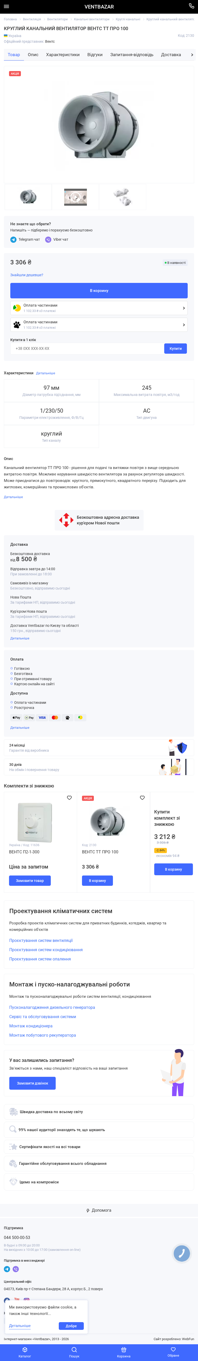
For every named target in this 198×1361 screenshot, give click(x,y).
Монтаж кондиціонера (31, 1026)
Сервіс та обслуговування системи (42, 1016)
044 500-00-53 (17, 1237)
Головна (10, 19)
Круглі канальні (128, 19)
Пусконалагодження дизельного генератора (52, 1007)
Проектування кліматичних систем (60, 911)
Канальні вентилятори (92, 19)
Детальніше (19, 638)
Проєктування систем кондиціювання (46, 949)
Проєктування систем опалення (40, 959)
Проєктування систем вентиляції (41, 940)
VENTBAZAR (99, 7)
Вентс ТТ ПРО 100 (100, 851)
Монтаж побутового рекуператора (42, 1035)
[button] (192, 54)
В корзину (173, 869)
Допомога (101, 1210)
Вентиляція (32, 19)
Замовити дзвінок (32, 1083)
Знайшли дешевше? (26, 275)
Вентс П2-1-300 (24, 851)
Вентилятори (57, 19)
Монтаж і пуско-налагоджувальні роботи (69, 984)
